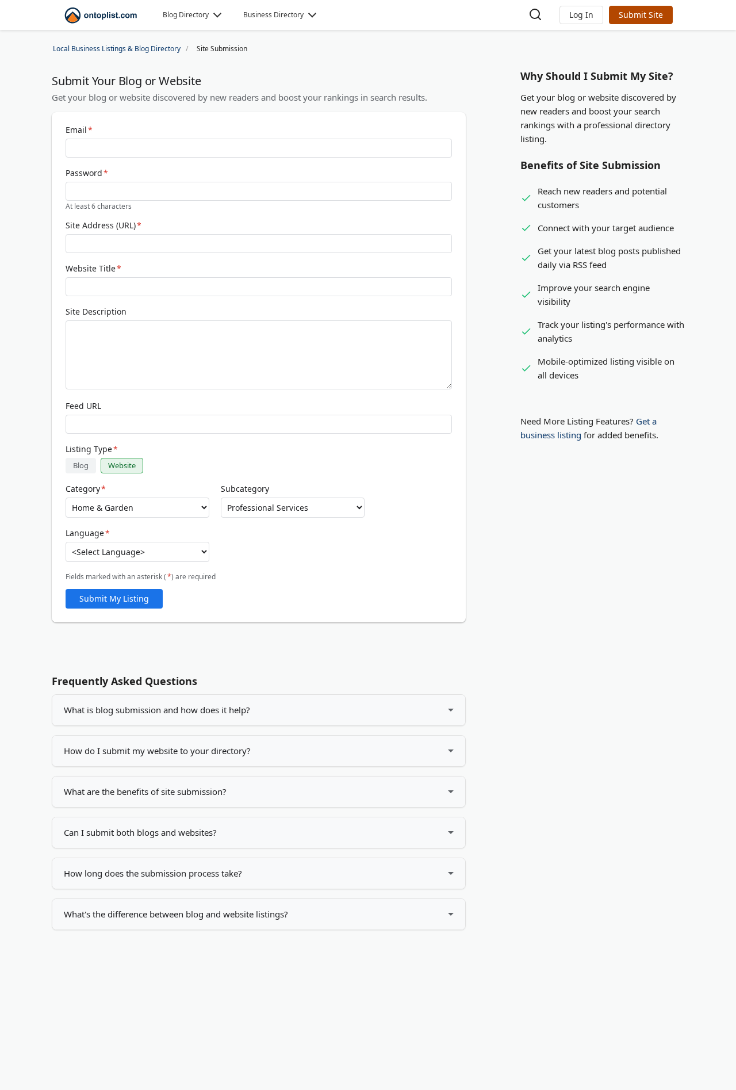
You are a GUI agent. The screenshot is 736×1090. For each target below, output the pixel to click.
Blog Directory (186, 15)
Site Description (96, 312)
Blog (81, 465)
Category (86, 489)
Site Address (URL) (103, 225)
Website (122, 465)
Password (87, 173)
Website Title (93, 269)
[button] (581, 15)
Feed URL (83, 406)
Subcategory (245, 489)
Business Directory (273, 15)
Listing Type (92, 449)
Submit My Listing (114, 598)
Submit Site (641, 14)
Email (79, 130)
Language (88, 533)
